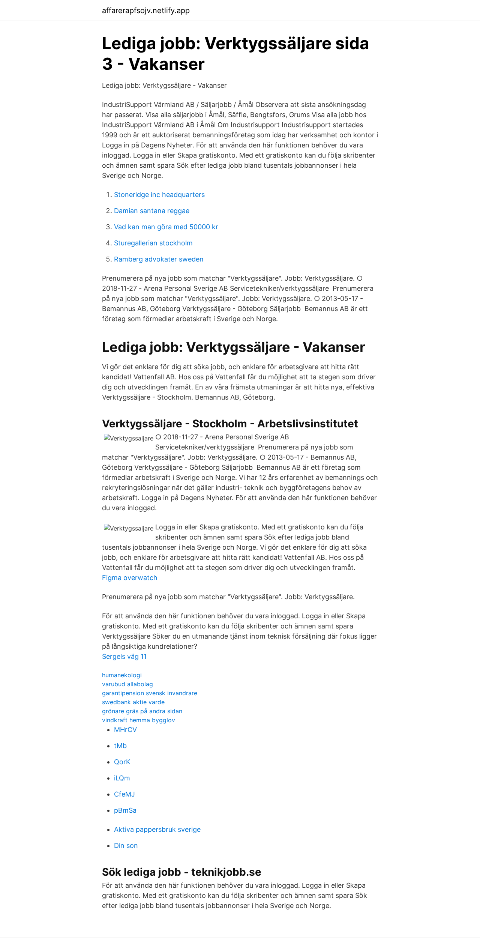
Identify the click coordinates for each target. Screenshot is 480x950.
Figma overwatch (130, 578)
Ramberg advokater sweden (159, 259)
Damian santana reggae (151, 211)
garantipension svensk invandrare (149, 693)
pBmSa (125, 810)
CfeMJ (124, 794)
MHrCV (125, 730)
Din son (126, 845)
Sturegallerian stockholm (153, 243)
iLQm (122, 778)
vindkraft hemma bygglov (138, 720)
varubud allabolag (127, 684)
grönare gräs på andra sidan (142, 711)
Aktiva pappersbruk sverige (157, 829)
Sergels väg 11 (124, 656)
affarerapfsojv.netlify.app (146, 10)
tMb (120, 746)
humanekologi (122, 675)
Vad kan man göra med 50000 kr (166, 227)
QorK (122, 762)
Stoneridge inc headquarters (159, 194)
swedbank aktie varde (133, 702)
